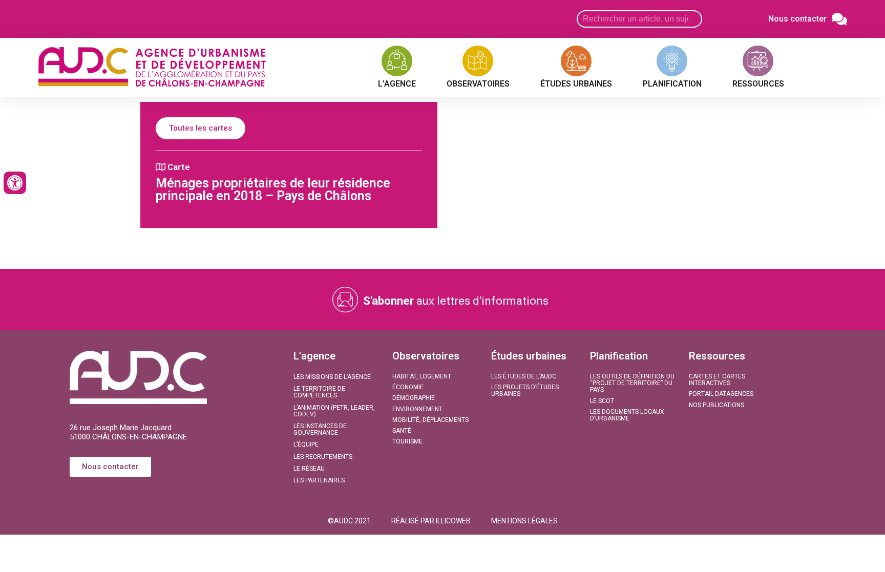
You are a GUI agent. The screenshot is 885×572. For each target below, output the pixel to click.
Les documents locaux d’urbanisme (627, 415)
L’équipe (306, 444)
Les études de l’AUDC (523, 376)
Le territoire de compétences (319, 392)
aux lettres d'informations (456, 300)
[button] (349, 520)
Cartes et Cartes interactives (717, 380)
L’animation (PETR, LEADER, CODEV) (334, 411)
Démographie (413, 397)
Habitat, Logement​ (421, 376)
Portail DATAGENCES (721, 393)
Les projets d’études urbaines (525, 390)
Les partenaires (319, 480)
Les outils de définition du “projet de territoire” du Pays (632, 383)
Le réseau (309, 468)
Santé (401, 430)
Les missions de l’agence (332, 376)
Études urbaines (528, 356)
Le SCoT (602, 401)
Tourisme (407, 441)
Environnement (417, 409)
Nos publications (716, 405)
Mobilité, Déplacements (430, 419)
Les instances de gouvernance (320, 429)
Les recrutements (322, 456)
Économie (408, 387)
